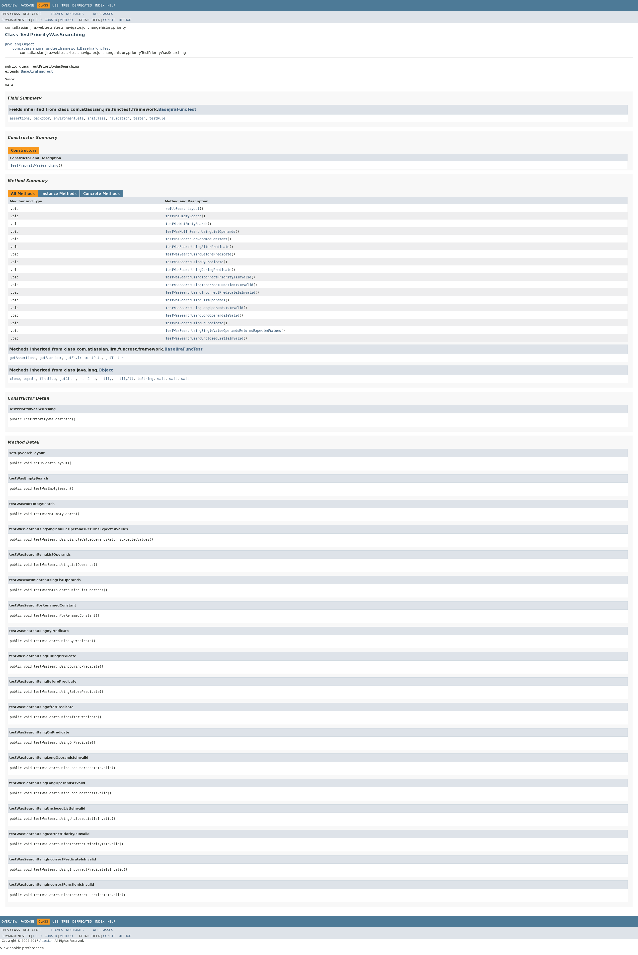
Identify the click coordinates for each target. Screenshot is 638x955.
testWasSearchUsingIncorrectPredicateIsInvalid (210, 292)
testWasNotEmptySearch (186, 224)
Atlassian (46, 941)
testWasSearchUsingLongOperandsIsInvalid (204, 308)
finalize (48, 379)
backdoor (42, 118)
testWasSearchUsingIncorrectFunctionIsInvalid (209, 285)
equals (30, 379)
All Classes (103, 14)
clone (15, 379)
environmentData (68, 118)
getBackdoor (51, 358)
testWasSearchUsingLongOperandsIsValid (202, 315)
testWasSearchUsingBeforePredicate (198, 254)
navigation (119, 118)
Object (105, 370)
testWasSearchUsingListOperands (195, 300)
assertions (20, 118)
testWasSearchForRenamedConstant (196, 239)
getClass (68, 379)
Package (27, 5)
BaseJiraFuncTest (37, 71)
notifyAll (124, 379)
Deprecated (82, 5)
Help (111, 5)
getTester (114, 358)
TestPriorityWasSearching (34, 165)
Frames (57, 14)
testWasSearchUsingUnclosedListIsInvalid (204, 338)
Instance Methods (59, 194)
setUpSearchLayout (182, 209)
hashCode (87, 379)
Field (37, 20)
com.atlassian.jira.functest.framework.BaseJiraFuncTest (61, 48)
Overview (9, 5)
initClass (96, 118)
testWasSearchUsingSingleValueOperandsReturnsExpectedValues (223, 331)
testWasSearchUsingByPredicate (194, 262)
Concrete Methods (101, 194)
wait (161, 379)
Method (66, 20)
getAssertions (23, 358)
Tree (65, 5)
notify (105, 379)
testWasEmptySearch (183, 216)
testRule (157, 118)
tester (139, 118)
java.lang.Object (19, 44)
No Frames (75, 14)
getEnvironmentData (83, 358)
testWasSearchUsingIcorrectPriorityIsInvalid (208, 277)
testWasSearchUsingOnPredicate (194, 323)
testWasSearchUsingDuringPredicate (198, 270)
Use (55, 5)
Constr (51, 20)
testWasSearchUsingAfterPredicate (197, 247)
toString (145, 379)
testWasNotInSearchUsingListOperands (200, 232)
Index (99, 5)
